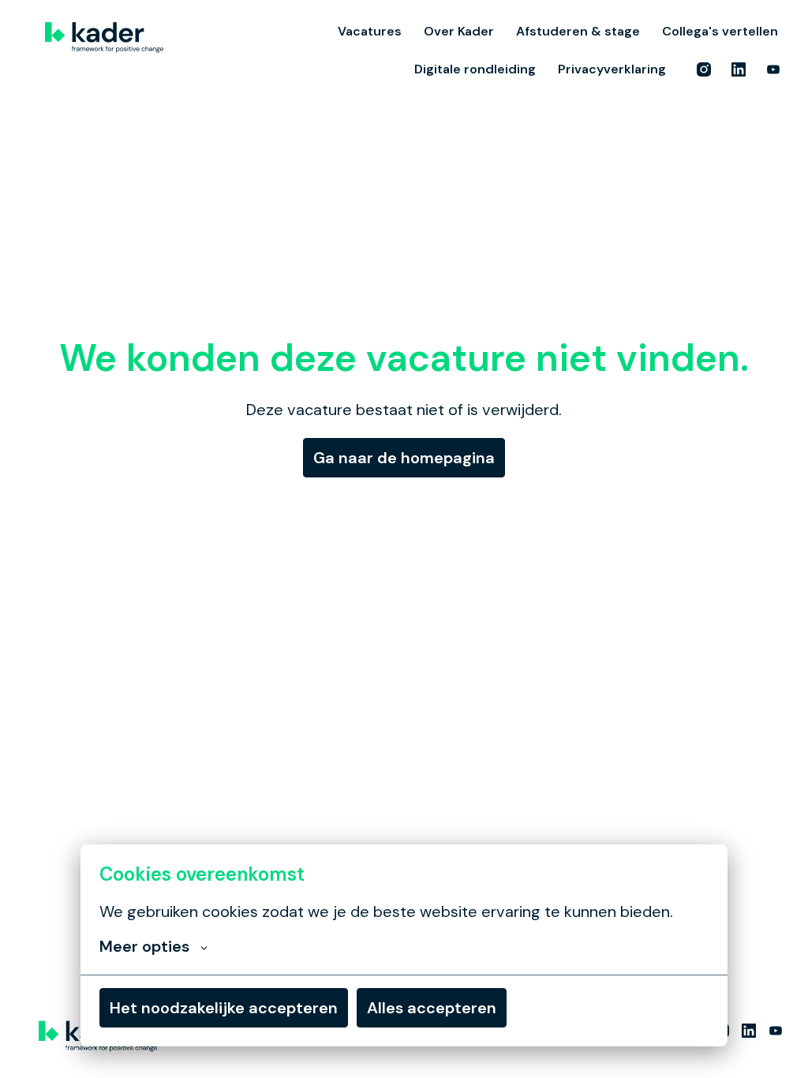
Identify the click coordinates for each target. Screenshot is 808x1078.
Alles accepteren (431, 1008)
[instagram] (704, 69)
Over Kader (459, 31)
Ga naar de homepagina (404, 457)
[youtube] (773, 69)
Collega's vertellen (720, 31)
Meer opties (144, 946)
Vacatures (370, 31)
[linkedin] (738, 69)
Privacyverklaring (612, 69)
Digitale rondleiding (475, 69)
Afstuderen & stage (578, 31)
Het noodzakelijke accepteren (224, 1008)
